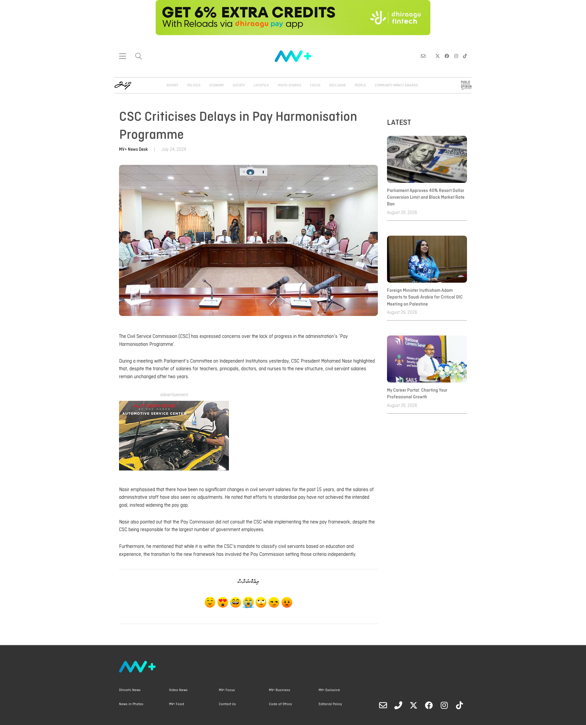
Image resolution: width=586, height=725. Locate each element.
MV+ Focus (227, 690)
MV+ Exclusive (329, 690)
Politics (194, 85)
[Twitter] (413, 705)
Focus (315, 85)
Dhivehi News (130, 690)
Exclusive (337, 85)
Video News (178, 690)
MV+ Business (279, 690)
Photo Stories (289, 85)
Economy (216, 85)
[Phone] (398, 705)
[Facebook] (429, 705)
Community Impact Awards (396, 85)
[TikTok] (459, 705)
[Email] (383, 705)
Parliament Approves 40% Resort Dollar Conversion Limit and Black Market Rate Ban (426, 197)
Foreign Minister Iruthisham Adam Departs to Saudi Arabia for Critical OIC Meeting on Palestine (425, 297)
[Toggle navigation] (122, 56)
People (360, 85)
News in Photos (131, 704)
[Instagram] (444, 705)
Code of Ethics (280, 704)
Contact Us (227, 704)
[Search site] (138, 57)
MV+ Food (176, 704)
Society (239, 85)
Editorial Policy (330, 704)
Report (172, 85)
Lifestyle (261, 85)
